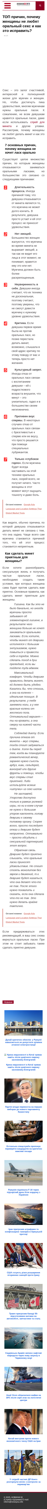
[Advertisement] (23, 63)
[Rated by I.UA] (37, 1504)
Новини (8, 1002)
